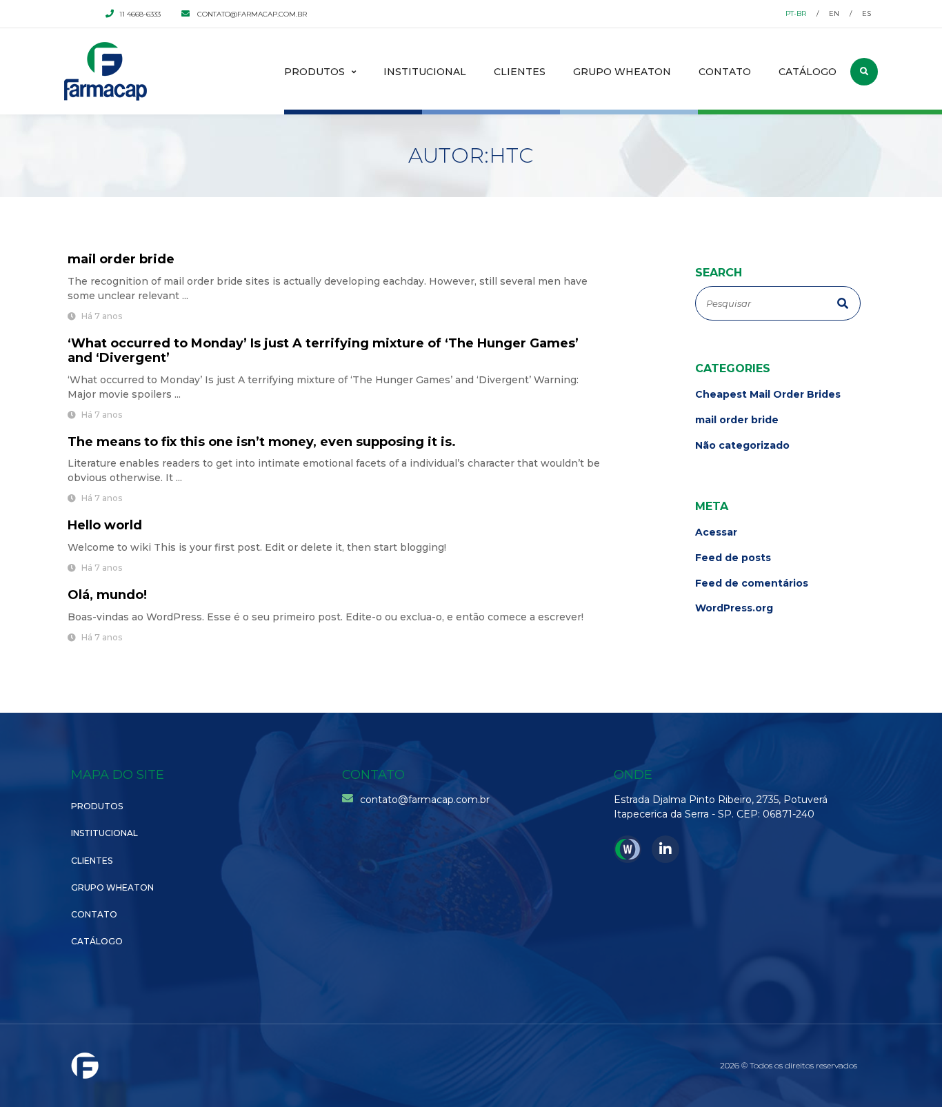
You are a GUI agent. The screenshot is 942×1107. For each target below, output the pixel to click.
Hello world (105, 525)
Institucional (424, 71)
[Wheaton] (627, 849)
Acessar (716, 532)
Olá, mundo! (107, 594)
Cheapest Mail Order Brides (768, 394)
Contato (725, 71)
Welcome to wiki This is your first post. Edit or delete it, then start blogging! (257, 547)
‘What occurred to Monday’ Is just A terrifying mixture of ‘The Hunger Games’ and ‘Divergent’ (323, 351)
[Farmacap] (105, 71)
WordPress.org (734, 608)
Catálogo (807, 71)
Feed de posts (733, 558)
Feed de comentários (751, 583)
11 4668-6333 (140, 14)
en (834, 13)
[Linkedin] (665, 849)
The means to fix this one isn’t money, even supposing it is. (262, 441)
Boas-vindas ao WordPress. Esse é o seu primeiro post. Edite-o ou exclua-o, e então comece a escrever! (325, 617)
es (866, 13)
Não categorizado (742, 445)
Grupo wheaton (622, 71)
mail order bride (121, 259)
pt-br (795, 13)
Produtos (314, 71)
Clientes (519, 71)
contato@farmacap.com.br (251, 14)
